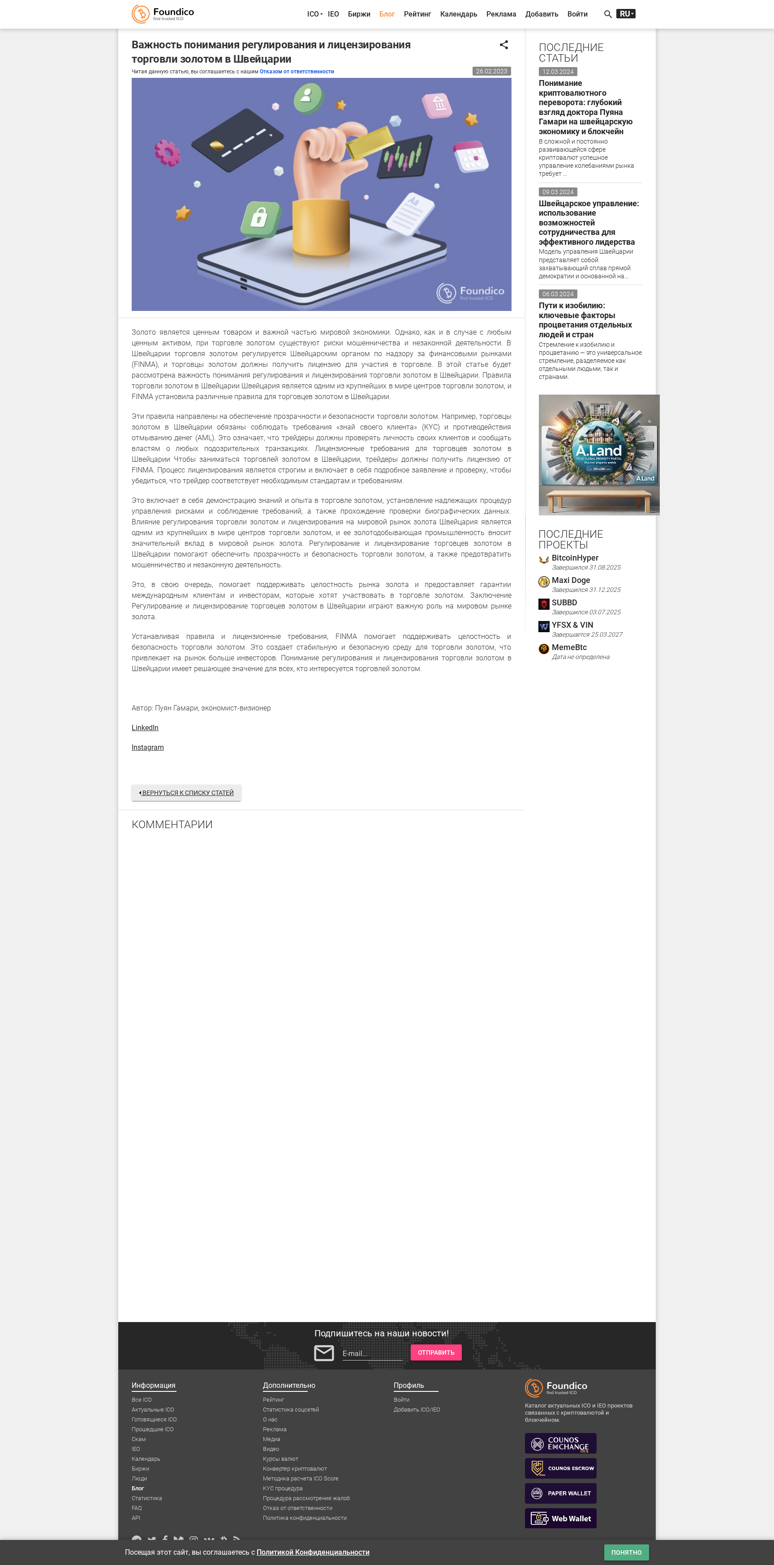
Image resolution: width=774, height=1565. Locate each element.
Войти (578, 14)
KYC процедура (283, 1488)
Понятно (626, 1552)
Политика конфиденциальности (305, 1517)
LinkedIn (145, 727)
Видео (271, 1449)
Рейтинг (417, 14)
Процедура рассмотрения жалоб (306, 1498)
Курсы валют (280, 1458)
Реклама (501, 14)
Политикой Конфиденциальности (313, 1552)
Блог (387, 14)
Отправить (436, 1352)
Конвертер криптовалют (295, 1468)
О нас (270, 1419)
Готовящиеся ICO (154, 1419)
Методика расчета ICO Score (301, 1478)
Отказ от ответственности (297, 1508)
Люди (139, 1478)
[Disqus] (322, 954)
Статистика (147, 1498)
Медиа (271, 1439)
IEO (333, 14)
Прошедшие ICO (153, 1429)
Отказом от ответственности (297, 71)
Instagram (148, 747)
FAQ (137, 1508)
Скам (139, 1439)
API (136, 1517)
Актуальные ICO (153, 1409)
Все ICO (142, 1399)
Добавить (542, 14)
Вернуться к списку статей (187, 792)
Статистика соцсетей (291, 1409)
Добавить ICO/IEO (417, 1409)
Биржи (359, 14)
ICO (313, 14)
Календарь (458, 14)
